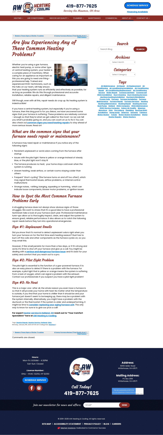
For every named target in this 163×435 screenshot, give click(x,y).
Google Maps (39, 388)
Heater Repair (22, 322)
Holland (44, 322)
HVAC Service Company (110, 108)
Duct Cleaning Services (137, 95)
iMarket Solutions (68, 428)
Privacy (137, 393)
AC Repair (121, 86)
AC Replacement (134, 86)
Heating (144, 101)
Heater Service (34, 322)
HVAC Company (123, 106)
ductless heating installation (112, 97)
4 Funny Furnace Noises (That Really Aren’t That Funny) (70, 36)
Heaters (52, 325)
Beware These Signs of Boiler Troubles (29, 36)
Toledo (114, 115)
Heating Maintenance (107, 104)
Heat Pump (102, 106)
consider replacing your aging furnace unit (51, 304)
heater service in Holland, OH (39, 313)
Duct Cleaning (120, 95)
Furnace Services (132, 101)
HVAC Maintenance (139, 106)
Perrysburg (119, 110)
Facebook (31, 388)
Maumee (141, 108)
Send (124, 405)
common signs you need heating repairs (48, 122)
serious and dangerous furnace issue (46, 251)
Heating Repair (124, 104)
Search (140, 49)
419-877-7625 (81, 6)
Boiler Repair (112, 93)
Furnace (115, 99)
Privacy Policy (121, 392)
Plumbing (130, 110)
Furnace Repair (116, 101)
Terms (141, 393)
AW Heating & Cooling (44, 315)
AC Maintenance (108, 86)
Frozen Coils (105, 99)
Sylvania (134, 112)
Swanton (125, 112)
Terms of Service (130, 392)
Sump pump (114, 112)
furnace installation (128, 99)
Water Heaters (129, 117)
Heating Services (140, 104)
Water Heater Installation (129, 115)
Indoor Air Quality (128, 108)
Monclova (103, 110)
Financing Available (137, 11)
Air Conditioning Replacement (118, 90)
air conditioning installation (121, 88)
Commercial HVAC (127, 93)
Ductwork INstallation (135, 97)
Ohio (50, 322)
